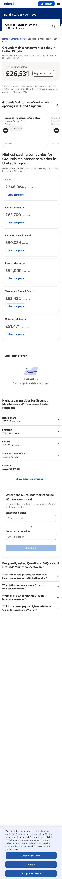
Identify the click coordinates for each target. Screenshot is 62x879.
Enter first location (16, 512)
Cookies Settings (31, 855)
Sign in (48, 3)
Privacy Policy (43, 843)
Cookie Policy (12, 846)
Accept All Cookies (31, 873)
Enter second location (18, 531)
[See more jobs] (57, 105)
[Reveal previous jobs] (5, 130)
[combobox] (43, 73)
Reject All (31, 864)
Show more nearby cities (29, 478)
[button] (31, 26)
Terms (27, 846)
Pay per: (38, 73)
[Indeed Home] (8, 4)
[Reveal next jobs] (56, 130)
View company (16, 194)
